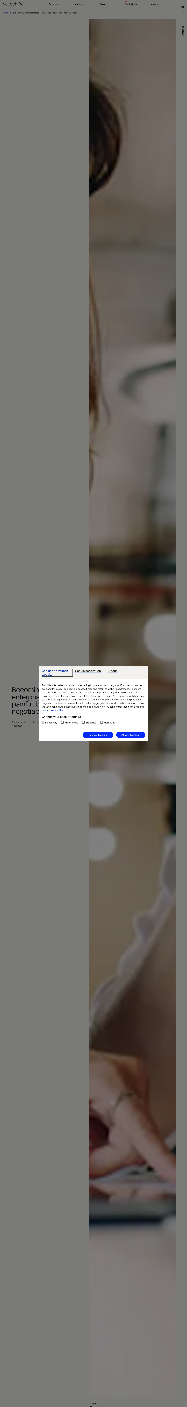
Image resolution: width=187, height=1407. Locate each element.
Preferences (71, 722)
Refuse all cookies (98, 734)
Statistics (91, 722)
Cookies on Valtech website (55, 672)
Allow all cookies (130, 734)
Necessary (51, 722)
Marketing (109, 722)
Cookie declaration (88, 671)
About (112, 671)
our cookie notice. (54, 710)
